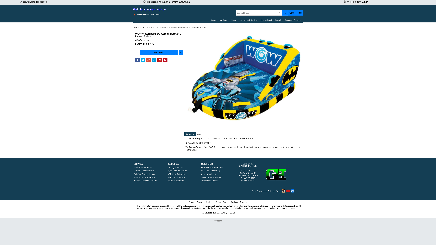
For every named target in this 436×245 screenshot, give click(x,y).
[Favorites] (181, 52)
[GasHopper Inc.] (146, 9)
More (199, 134)
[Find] (285, 13)
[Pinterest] (165, 60)
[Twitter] (143, 60)
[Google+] (148, 60)
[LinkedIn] (154, 60)
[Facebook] (137, 60)
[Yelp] (159, 60)
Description (190, 134)
